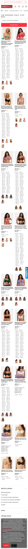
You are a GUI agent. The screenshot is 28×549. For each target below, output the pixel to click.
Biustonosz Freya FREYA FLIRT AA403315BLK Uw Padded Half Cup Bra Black (7, 107)
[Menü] (26, 6)
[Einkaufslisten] (19, 6)
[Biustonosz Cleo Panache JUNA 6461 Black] (21, 463)
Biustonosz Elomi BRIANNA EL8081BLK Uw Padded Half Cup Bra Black (7, 381)
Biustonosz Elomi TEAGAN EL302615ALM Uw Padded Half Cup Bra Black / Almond (21, 227)
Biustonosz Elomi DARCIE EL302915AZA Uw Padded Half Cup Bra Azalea (20, 42)
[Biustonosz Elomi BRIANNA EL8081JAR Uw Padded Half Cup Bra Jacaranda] (7, 280)
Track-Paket (4, 495)
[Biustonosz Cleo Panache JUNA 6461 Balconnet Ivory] (21, 430)
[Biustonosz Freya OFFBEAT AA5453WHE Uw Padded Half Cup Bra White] (21, 315)
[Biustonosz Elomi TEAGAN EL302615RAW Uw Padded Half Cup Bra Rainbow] (21, 157)
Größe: (16, 48)
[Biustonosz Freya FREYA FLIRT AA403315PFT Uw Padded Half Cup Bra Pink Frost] (21, 99)
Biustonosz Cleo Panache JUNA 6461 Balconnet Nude (7, 471)
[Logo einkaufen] (6, 6)
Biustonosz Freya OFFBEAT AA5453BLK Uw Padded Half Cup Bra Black (7, 323)
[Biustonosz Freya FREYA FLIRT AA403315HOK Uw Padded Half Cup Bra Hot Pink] (7, 218)
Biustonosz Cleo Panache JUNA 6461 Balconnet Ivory (21, 438)
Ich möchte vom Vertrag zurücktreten (10, 499)
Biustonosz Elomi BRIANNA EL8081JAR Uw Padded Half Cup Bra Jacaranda (7, 288)
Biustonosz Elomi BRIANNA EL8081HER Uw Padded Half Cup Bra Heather (7, 165)
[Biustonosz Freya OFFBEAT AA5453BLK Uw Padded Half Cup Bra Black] (7, 315)
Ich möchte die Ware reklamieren (9, 497)
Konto (3, 510)
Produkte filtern (14, 25)
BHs (21, 10)
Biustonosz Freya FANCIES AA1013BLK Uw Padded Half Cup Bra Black (7, 439)
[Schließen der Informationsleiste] (25, 2)
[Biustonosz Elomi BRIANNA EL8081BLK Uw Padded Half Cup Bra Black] (7, 372)
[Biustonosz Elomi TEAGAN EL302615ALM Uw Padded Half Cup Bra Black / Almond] (21, 218)
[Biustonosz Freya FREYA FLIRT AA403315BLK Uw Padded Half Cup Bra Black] (7, 99)
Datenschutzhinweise (7, 528)
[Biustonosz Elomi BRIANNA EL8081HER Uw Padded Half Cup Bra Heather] (7, 157)
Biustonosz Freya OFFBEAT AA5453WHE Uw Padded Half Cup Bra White (21, 323)
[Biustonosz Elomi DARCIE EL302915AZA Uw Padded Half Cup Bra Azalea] (21, 34)
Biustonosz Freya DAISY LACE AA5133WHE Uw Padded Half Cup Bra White (20, 381)
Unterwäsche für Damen (14, 10)
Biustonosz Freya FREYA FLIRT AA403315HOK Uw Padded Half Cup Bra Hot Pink (6, 227)
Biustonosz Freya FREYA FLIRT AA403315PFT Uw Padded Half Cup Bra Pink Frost (20, 108)
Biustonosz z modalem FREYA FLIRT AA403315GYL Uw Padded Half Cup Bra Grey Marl (6, 43)
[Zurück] (2, 11)
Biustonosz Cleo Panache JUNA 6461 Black (20, 471)
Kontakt (3, 504)
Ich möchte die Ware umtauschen (10, 502)
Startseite (6, 10)
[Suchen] (15, 6)
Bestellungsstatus (6, 492)
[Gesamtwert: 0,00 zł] (23, 6)
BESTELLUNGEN (6, 488)
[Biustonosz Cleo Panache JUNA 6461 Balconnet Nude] (7, 463)
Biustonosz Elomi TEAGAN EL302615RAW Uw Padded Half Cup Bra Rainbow (20, 165)
